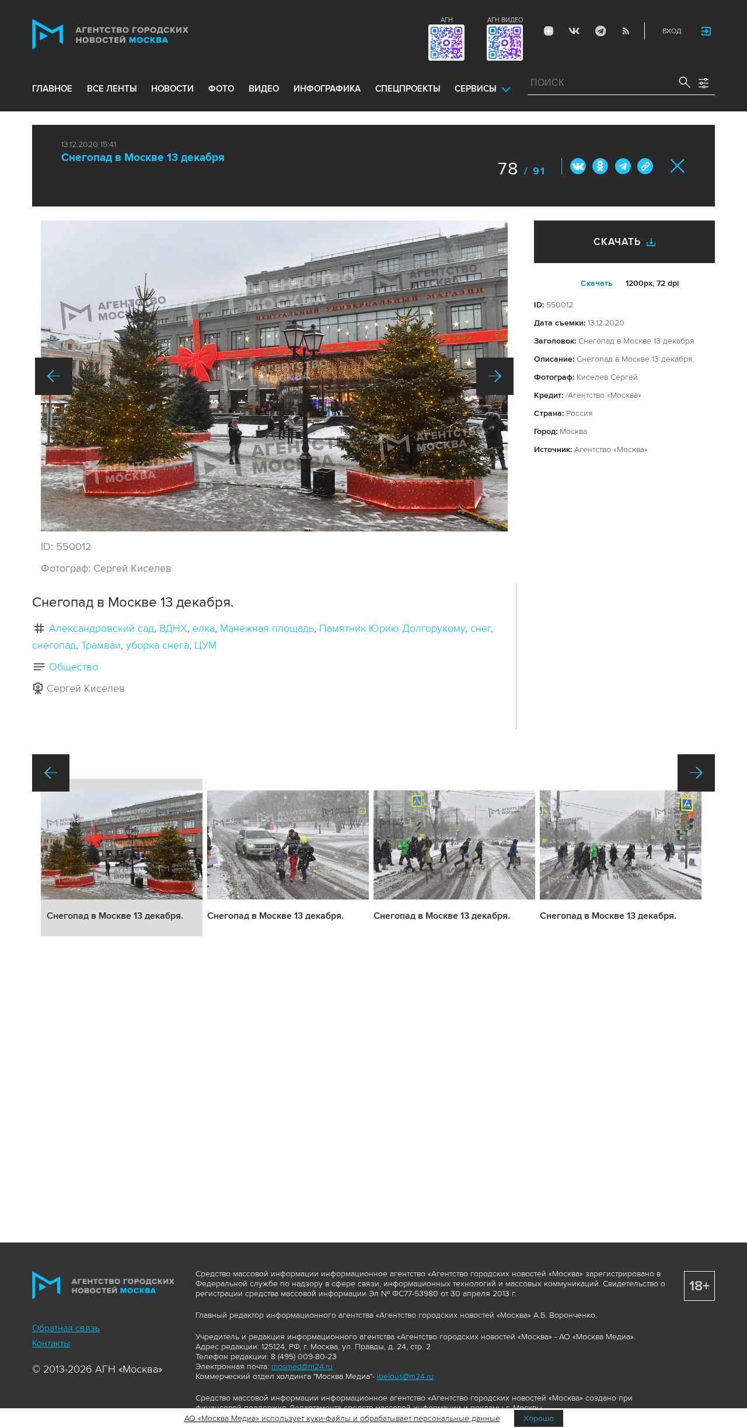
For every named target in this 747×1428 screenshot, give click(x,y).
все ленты (112, 88)
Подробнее (122, 857)
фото (221, 88)
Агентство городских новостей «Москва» (132, 34)
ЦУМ (205, 645)
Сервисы (475, 88)
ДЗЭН (548, 31)
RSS (625, 31)
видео (264, 88)
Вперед (495, 376)
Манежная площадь (267, 628)
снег (480, 628)
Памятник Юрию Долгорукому (392, 628)
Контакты (51, 1343)
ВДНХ (173, 628)
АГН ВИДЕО (505, 20)
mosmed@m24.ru (302, 1366)
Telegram (600, 31)
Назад (53, 376)
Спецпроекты (407, 88)
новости (172, 88)
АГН (447, 20)
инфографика (327, 88)
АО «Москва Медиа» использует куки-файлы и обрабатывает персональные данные (342, 1418)
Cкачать (597, 283)
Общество (73, 666)
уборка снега (157, 645)
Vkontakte (574, 31)
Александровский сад (101, 628)
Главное (52, 88)
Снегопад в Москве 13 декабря (143, 157)
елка (204, 628)
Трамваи (101, 645)
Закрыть (678, 166)
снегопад (54, 645)
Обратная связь (66, 1328)
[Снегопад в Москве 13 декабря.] (274, 375)
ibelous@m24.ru (405, 1376)
